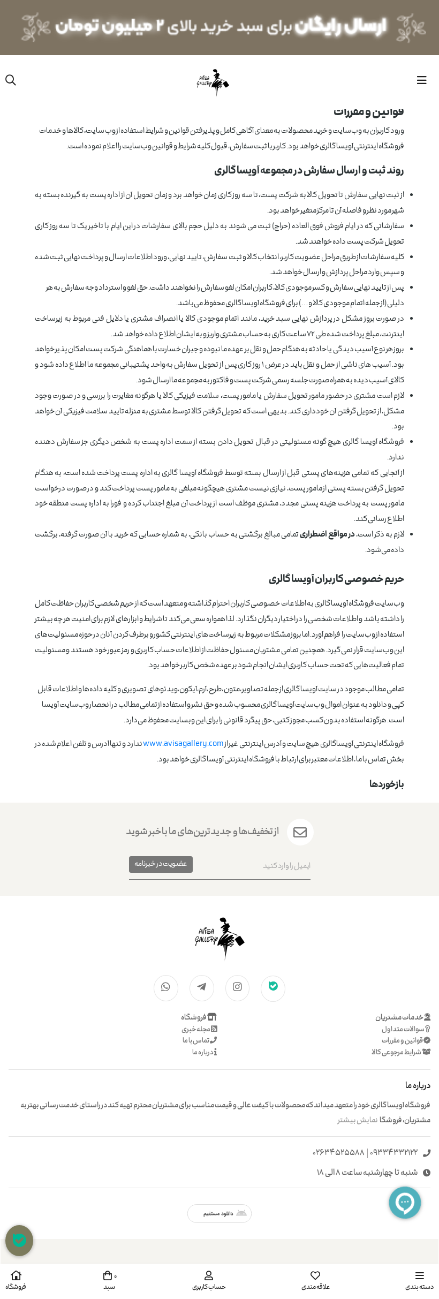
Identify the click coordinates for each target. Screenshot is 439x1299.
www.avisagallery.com (183, 744)
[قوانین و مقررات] (219, 937)
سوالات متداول (403, 1030)
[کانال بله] (273, 987)
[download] (219, 1214)
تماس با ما (196, 1041)
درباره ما (203, 1053)
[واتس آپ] (166, 987)
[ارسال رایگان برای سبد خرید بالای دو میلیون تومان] (219, 27)
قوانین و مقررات (402, 1041)
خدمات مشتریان (399, 1018)
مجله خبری (196, 1030)
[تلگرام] (201, 987)
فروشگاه (194, 1018)
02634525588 (339, 1153)
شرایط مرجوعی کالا (397, 1053)
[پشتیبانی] (19, 1240)
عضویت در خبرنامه (160, 864)
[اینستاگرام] (237, 987)
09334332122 (394, 1153)
